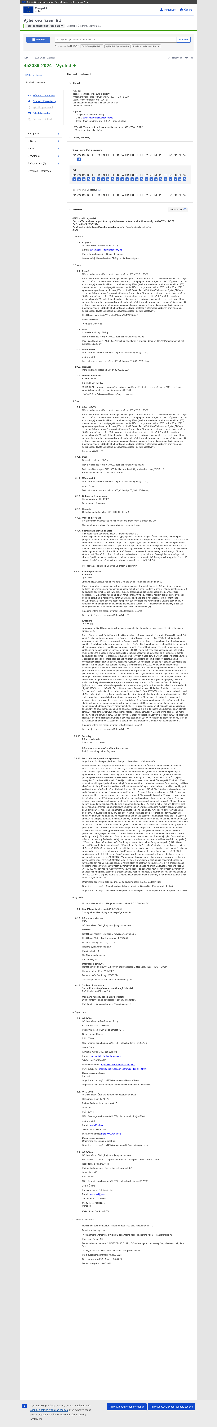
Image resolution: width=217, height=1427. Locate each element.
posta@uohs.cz (97, 1125)
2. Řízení (32, 141)
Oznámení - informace (39, 171)
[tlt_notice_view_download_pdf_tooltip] (74, 179)
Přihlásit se (170, 10)
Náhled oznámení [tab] (33, 75)
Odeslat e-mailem (42, 113)
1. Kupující (33, 133)
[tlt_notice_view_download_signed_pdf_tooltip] (79, 159)
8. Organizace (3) (37, 163)
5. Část (31, 148)
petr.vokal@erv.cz (98, 1194)
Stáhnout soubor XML (44, 95)
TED (26, 58)
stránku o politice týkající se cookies (49, 1410)
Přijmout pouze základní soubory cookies (171, 1406)
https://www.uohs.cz (111, 1133)
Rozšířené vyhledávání (92, 46)
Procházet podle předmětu (144, 46)
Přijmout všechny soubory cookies (127, 1406)
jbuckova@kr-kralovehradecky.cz (98, 118)
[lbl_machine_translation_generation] (99, 190)
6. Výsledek (34, 156)
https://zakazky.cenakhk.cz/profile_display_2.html (122, 1069)
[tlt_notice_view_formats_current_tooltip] (184, 209)
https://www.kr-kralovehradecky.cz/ (118, 1064)
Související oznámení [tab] (35, 82)
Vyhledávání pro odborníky (117, 46)
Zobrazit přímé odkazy (44, 101)
